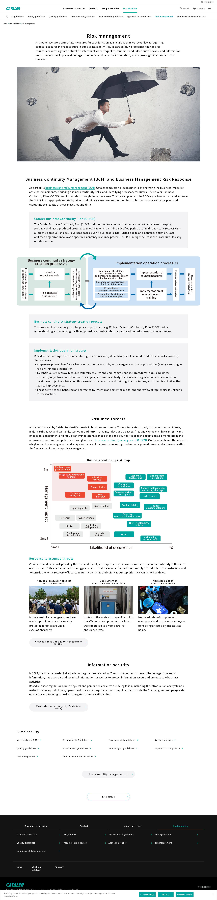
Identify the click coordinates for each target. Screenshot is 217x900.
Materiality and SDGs (28, 739)
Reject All (166, 894)
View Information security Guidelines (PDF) (58, 707)
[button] (5, 16)
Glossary (201, 8)
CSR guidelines (70, 834)
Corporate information (74, 8)
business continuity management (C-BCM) (121, 440)
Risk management (164, 16)
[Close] (213, 894)
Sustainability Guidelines (76, 739)
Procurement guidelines (83, 16)
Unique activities (110, 8)
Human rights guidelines (111, 16)
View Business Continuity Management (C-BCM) (59, 642)
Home (5, 24)
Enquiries (108, 796)
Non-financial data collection (191, 16)
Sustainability (130, 8)
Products (94, 8)
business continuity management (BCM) (70, 187)
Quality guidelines (58, 16)
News (19, 866)
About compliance (117, 842)
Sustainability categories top (108, 774)
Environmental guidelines (121, 739)
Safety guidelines (36, 16)
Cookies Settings (147, 894)
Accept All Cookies (184, 894)
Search (186, 8)
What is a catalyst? (36, 868)
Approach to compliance (139, 16)
